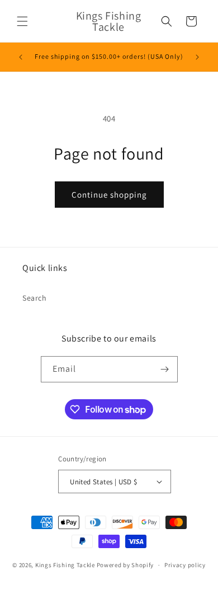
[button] (22, 21)
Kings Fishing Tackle (65, 565)
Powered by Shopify (125, 565)
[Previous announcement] (20, 57)
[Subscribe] (165, 369)
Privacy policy (185, 565)
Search (34, 298)
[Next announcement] (197, 57)
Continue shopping (109, 194)
